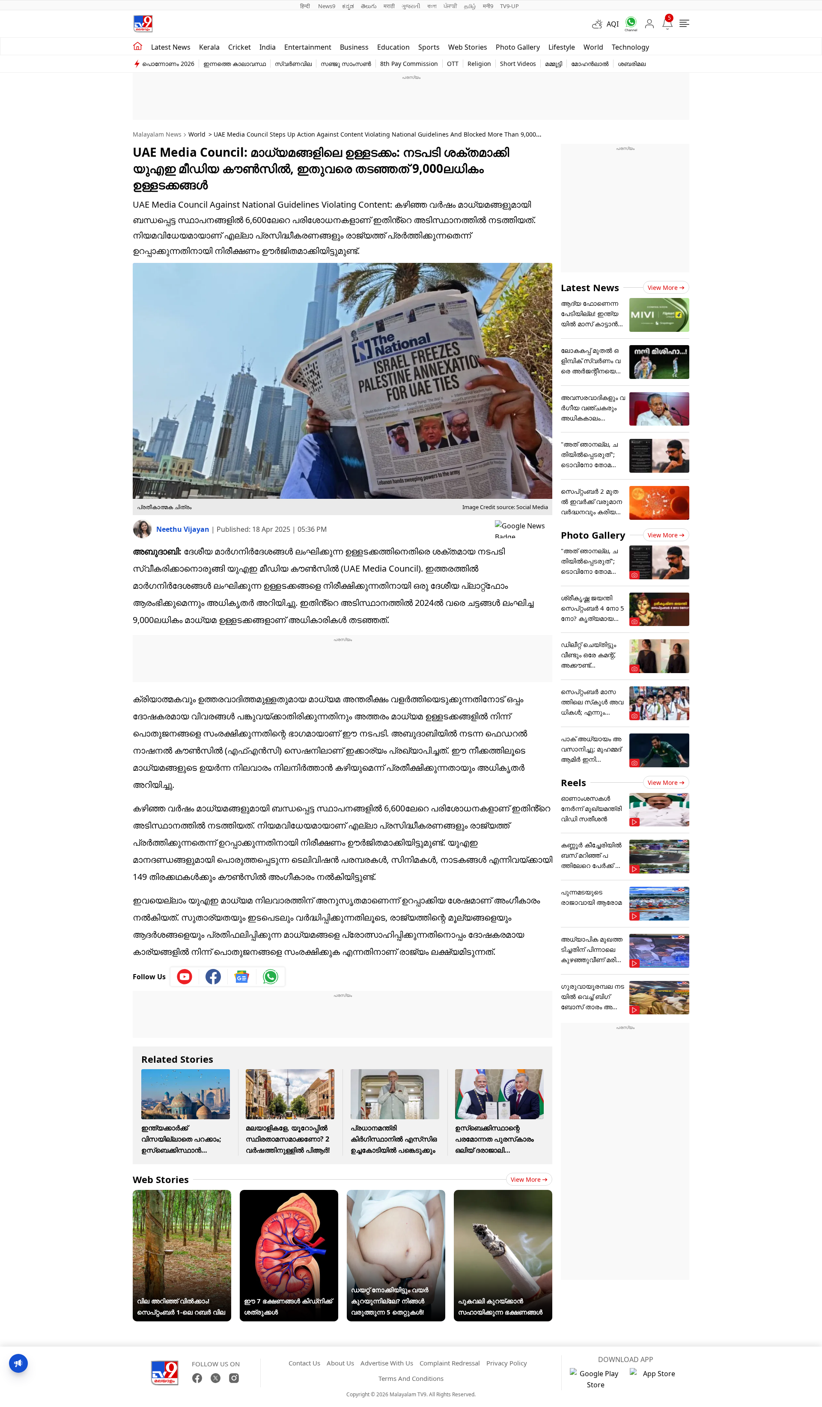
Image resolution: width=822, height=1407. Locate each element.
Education (393, 47)
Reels (573, 782)
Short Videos (518, 64)
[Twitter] (215, 1378)
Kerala (209, 47)
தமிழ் (470, 6)
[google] (523, 529)
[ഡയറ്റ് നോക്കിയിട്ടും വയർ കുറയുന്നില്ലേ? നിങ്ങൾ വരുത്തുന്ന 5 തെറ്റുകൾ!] (396, 1195)
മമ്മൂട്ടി (553, 64)
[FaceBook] (197, 1378)
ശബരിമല (632, 64)
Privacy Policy (506, 1363)
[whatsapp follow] (270, 976)
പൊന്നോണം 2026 (168, 64)
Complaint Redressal (450, 1363)
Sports (429, 47)
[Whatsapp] (628, 23)
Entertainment (307, 47)
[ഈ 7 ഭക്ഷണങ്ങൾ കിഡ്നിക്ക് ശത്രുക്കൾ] (289, 1195)
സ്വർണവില (293, 64)
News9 (326, 6)
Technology (630, 47)
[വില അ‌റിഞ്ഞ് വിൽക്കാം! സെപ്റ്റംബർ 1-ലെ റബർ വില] (182, 1195)
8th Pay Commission (409, 64)
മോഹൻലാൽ (590, 64)
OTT (453, 64)
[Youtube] (184, 976)
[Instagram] (234, 1378)
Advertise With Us (386, 1363)
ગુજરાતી (411, 6)
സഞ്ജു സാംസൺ (346, 64)
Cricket (239, 47)
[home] (138, 46)
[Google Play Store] (595, 1379)
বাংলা (432, 6)
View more (526, 1179)
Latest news (171, 47)
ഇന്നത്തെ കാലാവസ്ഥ (234, 64)
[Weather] (599, 24)
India (267, 47)
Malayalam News (157, 134)
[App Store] (655, 1379)
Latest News (590, 287)
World (593, 47)
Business (354, 47)
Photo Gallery (518, 47)
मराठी (389, 6)
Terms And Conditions (411, 1378)
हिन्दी (305, 6)
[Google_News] (242, 976)
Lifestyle (561, 47)
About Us (340, 1363)
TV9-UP (509, 6)
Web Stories (467, 47)
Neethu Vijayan (183, 529)
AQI (613, 24)
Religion (479, 64)
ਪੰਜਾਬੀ (450, 6)
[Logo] (143, 24)
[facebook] (213, 976)
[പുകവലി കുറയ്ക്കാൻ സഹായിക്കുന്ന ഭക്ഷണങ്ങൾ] (503, 1195)
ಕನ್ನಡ (348, 6)
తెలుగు (369, 6)
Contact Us (304, 1363)
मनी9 (488, 6)
